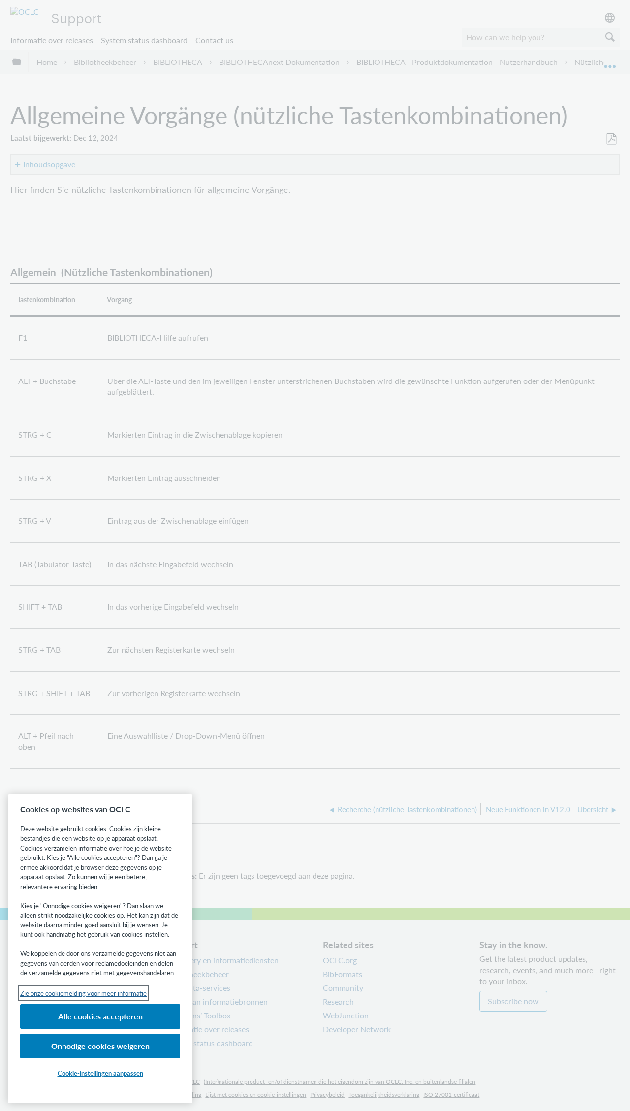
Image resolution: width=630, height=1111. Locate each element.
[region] (100, 948)
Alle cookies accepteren (100, 1016)
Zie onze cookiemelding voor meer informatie (83, 993)
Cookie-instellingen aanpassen (100, 1073)
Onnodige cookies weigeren (100, 1045)
